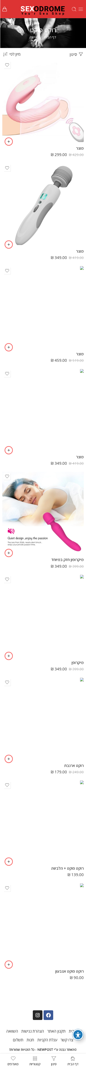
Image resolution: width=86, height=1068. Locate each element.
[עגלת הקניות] (4, 9)
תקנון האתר (56, 1031)
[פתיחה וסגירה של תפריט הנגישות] (77, 1034)
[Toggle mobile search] (74, 9)
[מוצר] (43, 101)
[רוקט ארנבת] (43, 718)
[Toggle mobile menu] (81, 9)
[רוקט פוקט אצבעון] (43, 924)
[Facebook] (48, 1015)
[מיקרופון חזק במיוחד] (43, 512)
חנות (30, 1039)
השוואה (12, 1031)
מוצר (80, 148)
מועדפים (13, 1064)
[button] (9, 141)
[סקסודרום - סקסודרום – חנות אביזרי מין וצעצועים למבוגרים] (43, 9)
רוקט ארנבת (74, 765)
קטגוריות (34, 1064)
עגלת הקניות (47, 1039)
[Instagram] (37, 1015)
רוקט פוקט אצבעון (69, 971)
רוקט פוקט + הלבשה (67, 868)
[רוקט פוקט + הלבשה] (43, 821)
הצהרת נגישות (32, 1031)
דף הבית (50, 37)
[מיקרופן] (43, 615)
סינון (73, 54)
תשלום (18, 1039)
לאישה (34, 37)
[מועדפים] (7, 65)
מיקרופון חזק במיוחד (67, 559)
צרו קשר (67, 1039)
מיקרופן (78, 662)
